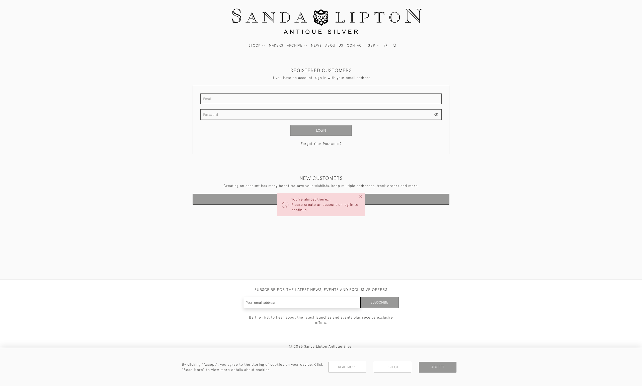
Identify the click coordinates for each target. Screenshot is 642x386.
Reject (392, 367)
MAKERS (276, 45)
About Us (334, 45)
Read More (347, 367)
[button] (394, 45)
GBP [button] (372, 45)
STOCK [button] (255, 45)
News (316, 45)
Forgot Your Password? (321, 144)
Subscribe (379, 302)
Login (321, 130)
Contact (355, 45)
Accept (437, 367)
